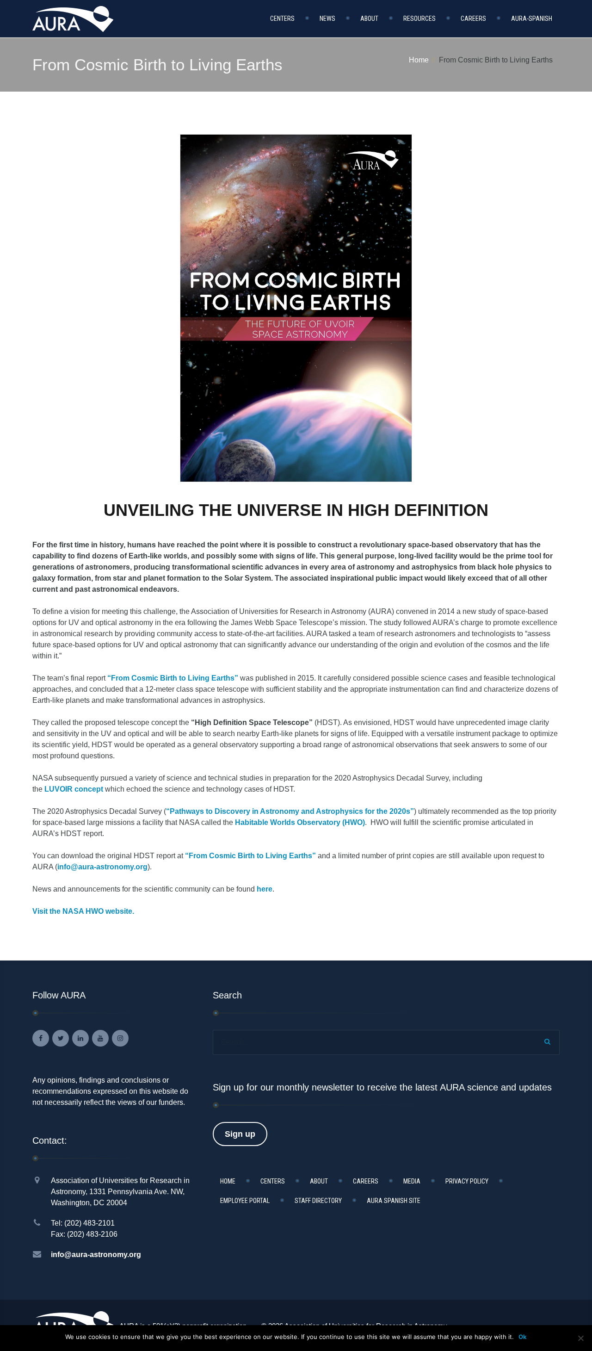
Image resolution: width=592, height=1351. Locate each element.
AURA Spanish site (393, 1200)
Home (419, 60)
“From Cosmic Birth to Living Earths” (172, 678)
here (264, 889)
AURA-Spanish (531, 18)
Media (411, 1181)
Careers (473, 18)
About (369, 18)
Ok (522, 1336)
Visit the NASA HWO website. (83, 911)
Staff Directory (318, 1200)
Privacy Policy (466, 1181)
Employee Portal (245, 1200)
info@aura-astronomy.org (102, 867)
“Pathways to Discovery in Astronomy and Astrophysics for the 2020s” (290, 811)
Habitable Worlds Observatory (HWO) (300, 822)
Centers (282, 18)
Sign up (240, 1134)
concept (73, 789)
